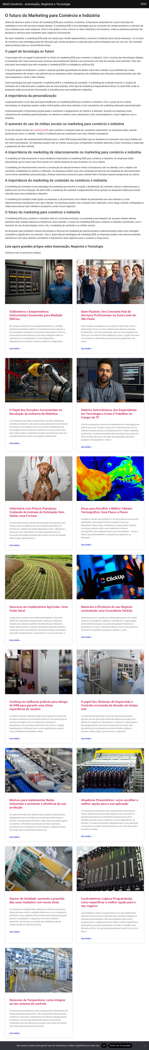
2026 (143, 3)
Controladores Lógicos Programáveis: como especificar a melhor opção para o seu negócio (108, 902)
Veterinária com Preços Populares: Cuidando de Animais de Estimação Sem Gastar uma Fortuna (36, 512)
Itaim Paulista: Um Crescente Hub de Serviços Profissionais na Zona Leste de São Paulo (108, 315)
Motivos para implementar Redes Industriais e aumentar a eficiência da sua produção (37, 803)
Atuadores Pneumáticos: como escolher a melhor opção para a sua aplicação (109, 802)
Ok (104, 1045)
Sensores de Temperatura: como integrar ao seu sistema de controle (37, 1001)
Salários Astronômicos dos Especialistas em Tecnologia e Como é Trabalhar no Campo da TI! (109, 413)
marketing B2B (40, 130)
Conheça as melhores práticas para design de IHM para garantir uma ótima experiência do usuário (38, 705)
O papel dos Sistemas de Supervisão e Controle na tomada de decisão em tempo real (109, 705)
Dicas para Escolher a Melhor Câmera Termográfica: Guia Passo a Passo (106, 510)
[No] (144, 1045)
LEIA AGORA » (15, 349)
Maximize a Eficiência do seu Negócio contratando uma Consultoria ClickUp (106, 608)
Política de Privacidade (120, 1045)
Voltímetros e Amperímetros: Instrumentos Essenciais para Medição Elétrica (35, 315)
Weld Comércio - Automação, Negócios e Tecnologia (36, 4)
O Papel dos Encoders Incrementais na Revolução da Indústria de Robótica (35, 411)
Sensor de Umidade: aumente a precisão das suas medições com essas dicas (36, 900)
